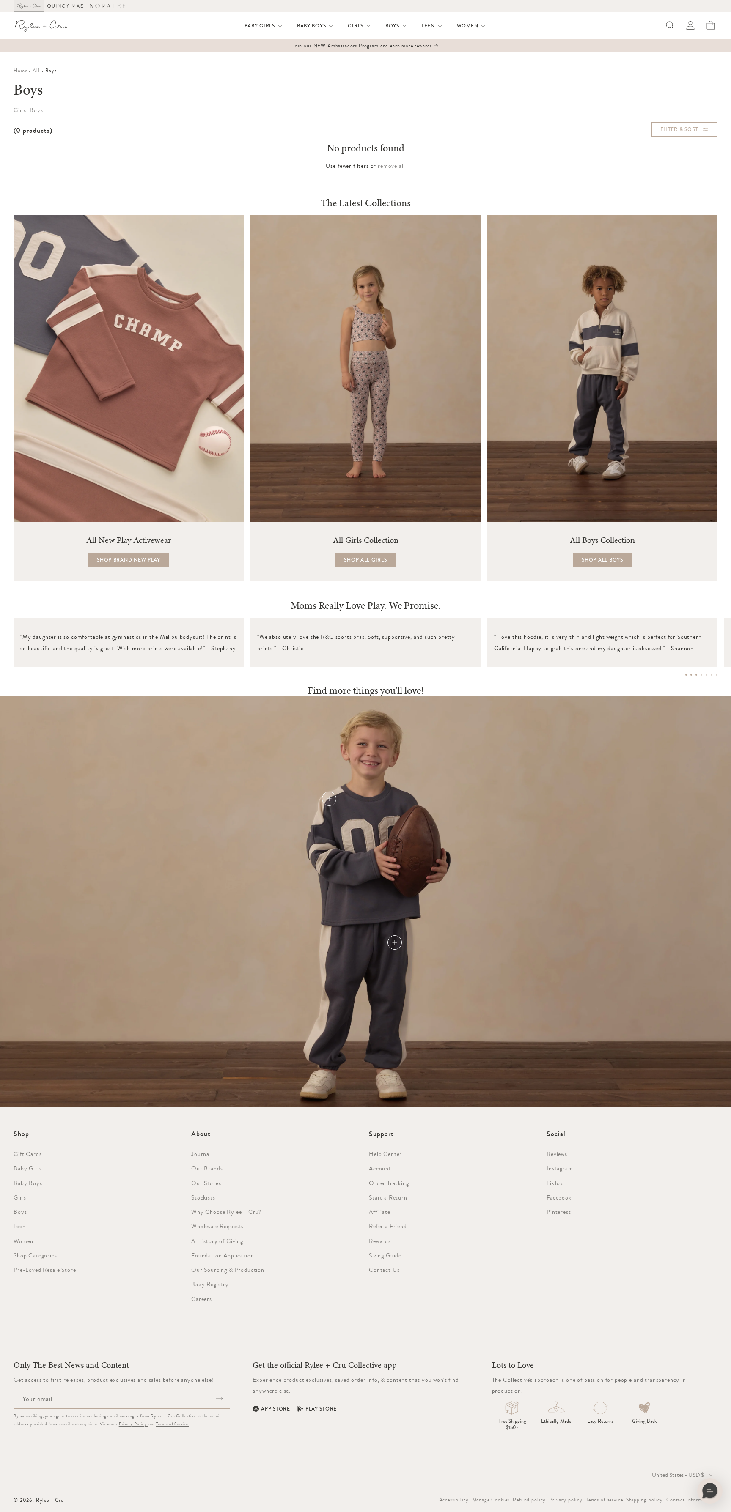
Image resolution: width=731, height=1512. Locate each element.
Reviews (557, 1154)
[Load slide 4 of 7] (701, 675)
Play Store (321, 1408)
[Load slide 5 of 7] (706, 675)
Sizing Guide (385, 1255)
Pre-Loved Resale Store (45, 1270)
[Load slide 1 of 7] (686, 675)
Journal (201, 1154)
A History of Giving (217, 1241)
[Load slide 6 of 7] (711, 675)
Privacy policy (566, 1499)
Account (380, 1168)
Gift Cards (27, 1154)
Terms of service (604, 1499)
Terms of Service (172, 1424)
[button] (264, 26)
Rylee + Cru (50, 1500)
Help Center (385, 1154)
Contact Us (384, 1270)
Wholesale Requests (217, 1226)
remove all (391, 166)
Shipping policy (644, 1499)
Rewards (380, 1241)
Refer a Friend (388, 1226)
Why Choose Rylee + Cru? (226, 1212)
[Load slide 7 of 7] (716, 675)
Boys (20, 1212)
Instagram (560, 1168)
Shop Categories (35, 1255)
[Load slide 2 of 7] (691, 675)
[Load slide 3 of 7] (696, 675)
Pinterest (559, 1212)
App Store (275, 1408)
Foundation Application (222, 1255)
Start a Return (388, 1197)
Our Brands (207, 1168)
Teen (19, 1226)
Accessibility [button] (454, 1499)
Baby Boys (28, 1183)
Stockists (203, 1197)
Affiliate (379, 1212)
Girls (20, 1197)
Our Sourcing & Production (227, 1270)
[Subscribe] (219, 1399)
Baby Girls (27, 1168)
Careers (201, 1299)
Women (23, 1241)
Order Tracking (389, 1183)
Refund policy (529, 1499)
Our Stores (206, 1183)
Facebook (559, 1197)
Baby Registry (210, 1284)
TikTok (555, 1183)
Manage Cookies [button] (491, 1499)
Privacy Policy (133, 1424)
